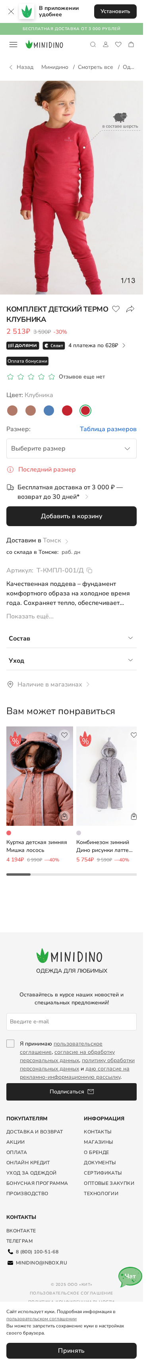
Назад (25, 67)
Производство (27, 1193)
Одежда (134, 67)
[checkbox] (13, 1060)
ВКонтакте (21, 1231)
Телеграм (19, 1241)
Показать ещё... (30, 616)
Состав (19, 638)
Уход (16, 660)
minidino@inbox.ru (41, 1263)
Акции (15, 1142)
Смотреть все (96, 67)
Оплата (16, 1152)
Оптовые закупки (109, 1183)
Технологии (101, 1193)
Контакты (97, 1132)
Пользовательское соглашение (71, 1293)
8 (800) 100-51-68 (37, 1252)
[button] (71, 516)
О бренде (96, 1152)
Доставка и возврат (34, 1132)
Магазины (98, 1142)
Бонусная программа (37, 1183)
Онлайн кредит (28, 1163)
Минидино (55, 67)
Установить (115, 11)
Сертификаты (103, 1173)
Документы (100, 1163)
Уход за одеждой (31, 1173)
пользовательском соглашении (41, 1319)
